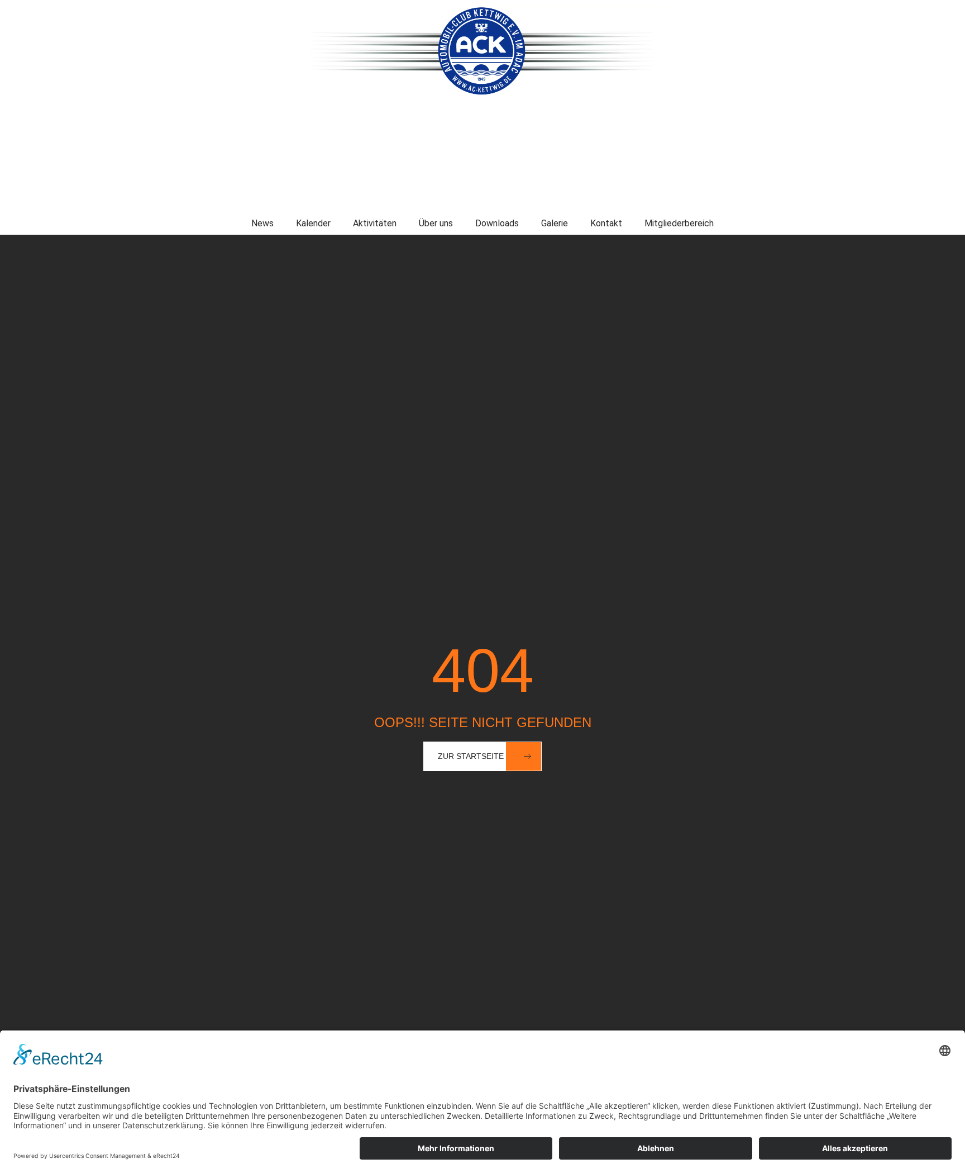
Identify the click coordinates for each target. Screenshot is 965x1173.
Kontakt (606, 223)
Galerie (554, 223)
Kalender (313, 223)
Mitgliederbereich (679, 223)
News (262, 223)
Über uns (436, 223)
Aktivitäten (374, 223)
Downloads (497, 223)
